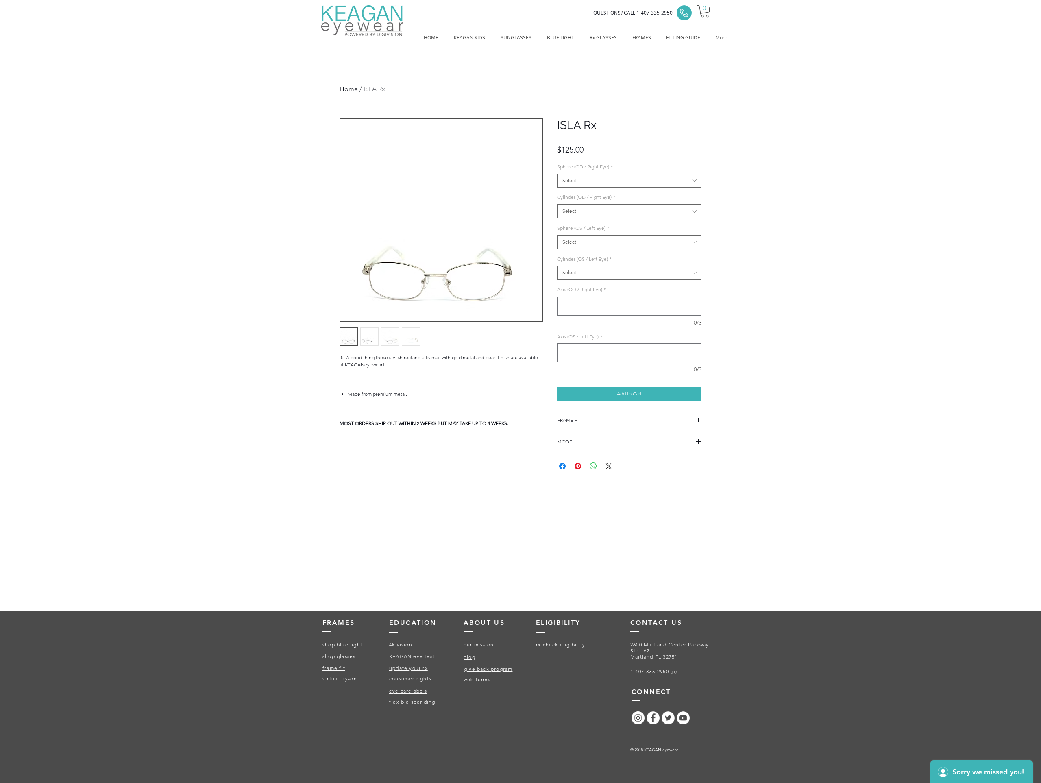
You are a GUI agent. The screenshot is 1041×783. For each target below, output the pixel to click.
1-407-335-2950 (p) (653, 671)
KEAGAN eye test (412, 656)
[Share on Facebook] (562, 466)
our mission (479, 644)
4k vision (400, 644)
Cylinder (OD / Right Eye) (586, 197)
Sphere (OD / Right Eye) (585, 167)
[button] (704, 11)
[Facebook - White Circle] (653, 717)
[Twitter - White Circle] (668, 717)
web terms (477, 679)
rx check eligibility (560, 644)
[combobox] (629, 181)
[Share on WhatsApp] (593, 466)
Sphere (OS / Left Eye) (583, 228)
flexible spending (412, 702)
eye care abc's (408, 691)
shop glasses (338, 656)
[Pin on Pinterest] (578, 466)
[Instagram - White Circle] (638, 717)
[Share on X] (609, 466)
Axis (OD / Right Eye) (581, 289)
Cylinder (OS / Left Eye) (584, 259)
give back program (488, 669)
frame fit (333, 668)
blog (469, 657)
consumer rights (410, 679)
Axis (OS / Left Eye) (579, 337)
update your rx (408, 668)
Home (349, 89)
